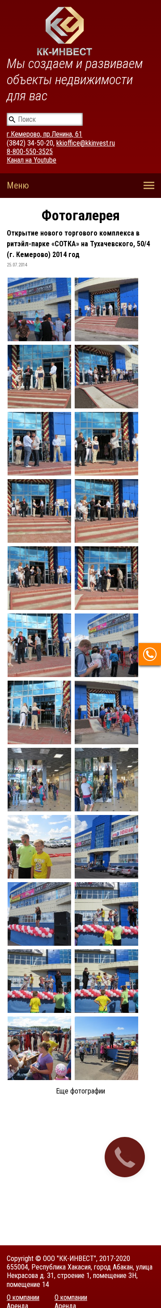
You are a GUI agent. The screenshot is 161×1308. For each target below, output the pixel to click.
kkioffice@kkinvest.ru (85, 143)
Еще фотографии (80, 1091)
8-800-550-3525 (30, 151)
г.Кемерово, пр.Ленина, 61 (44, 134)
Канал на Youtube (31, 160)
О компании (23, 1297)
